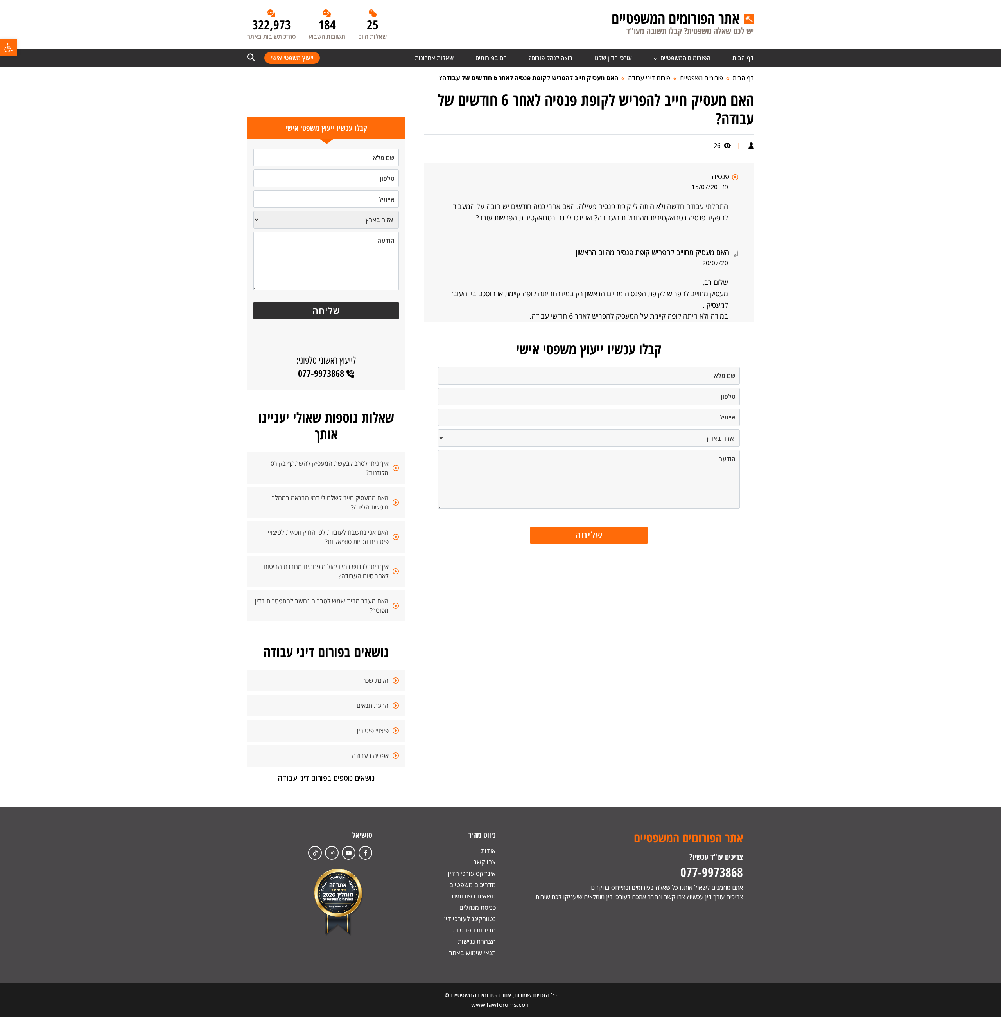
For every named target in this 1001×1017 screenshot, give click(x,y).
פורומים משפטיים (701, 78)
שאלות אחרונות (434, 58)
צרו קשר (484, 862)
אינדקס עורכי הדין (472, 873)
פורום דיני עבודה (649, 78)
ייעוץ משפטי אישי (292, 58)
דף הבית (743, 58)
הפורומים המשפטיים (684, 58)
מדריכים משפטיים (472, 884)
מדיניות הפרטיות (474, 930)
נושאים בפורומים (474, 896)
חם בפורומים (491, 58)
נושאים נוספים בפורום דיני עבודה (326, 778)
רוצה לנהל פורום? (550, 58)
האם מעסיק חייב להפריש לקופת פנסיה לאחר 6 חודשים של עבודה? (528, 78)
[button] (8, 47)
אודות (488, 850)
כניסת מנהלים (477, 907)
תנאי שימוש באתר (472, 953)
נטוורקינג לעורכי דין (470, 918)
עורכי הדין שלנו (613, 58)
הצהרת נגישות (477, 941)
